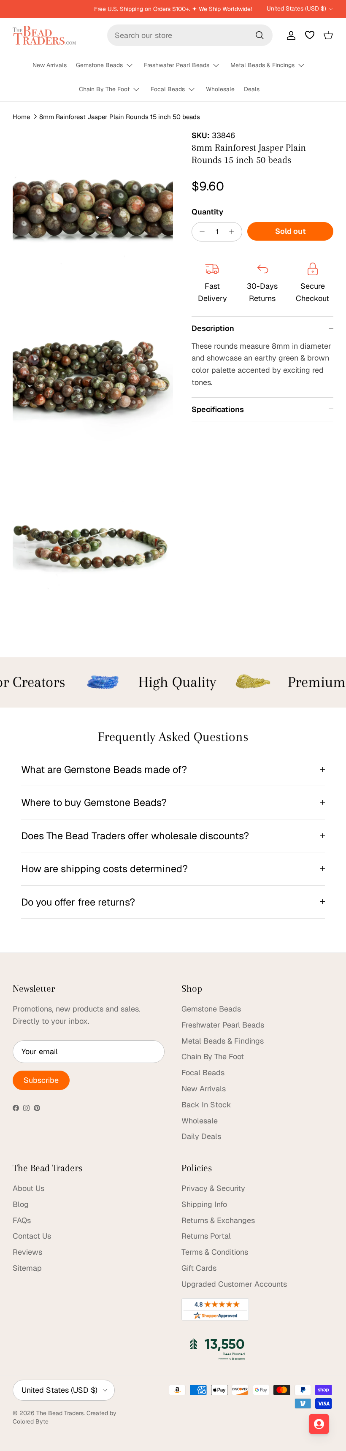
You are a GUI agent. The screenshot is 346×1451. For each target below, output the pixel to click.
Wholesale (220, 89)
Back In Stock (206, 1104)
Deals (252, 89)
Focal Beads (168, 89)
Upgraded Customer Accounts (234, 1284)
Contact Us (32, 1236)
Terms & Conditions (214, 1252)
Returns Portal (206, 1236)
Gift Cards (198, 1268)
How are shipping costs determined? (104, 868)
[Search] (259, 35)
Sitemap (27, 1268)
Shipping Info (204, 1204)
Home (21, 117)
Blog (21, 1204)
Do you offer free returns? (78, 902)
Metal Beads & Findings (262, 65)
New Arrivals (49, 65)
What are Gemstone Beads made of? (104, 769)
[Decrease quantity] (200, 231)
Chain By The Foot (104, 89)
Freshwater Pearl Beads (176, 65)
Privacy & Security (213, 1188)
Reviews (27, 1252)
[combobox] (190, 35)
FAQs (22, 1220)
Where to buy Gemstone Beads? (94, 802)
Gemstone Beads (99, 65)
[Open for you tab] (319, 1424)
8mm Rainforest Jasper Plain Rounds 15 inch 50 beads (119, 117)
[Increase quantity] (234, 231)
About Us (28, 1188)
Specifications (218, 409)
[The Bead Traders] (44, 35)
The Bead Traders (60, 1413)
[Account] (289, 35)
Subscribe (41, 1080)
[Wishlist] (310, 35)
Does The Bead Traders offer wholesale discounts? (135, 835)
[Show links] (133, 65)
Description (213, 328)
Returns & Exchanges (218, 1220)
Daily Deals (201, 1136)
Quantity (207, 212)
